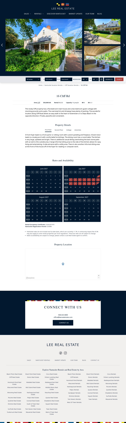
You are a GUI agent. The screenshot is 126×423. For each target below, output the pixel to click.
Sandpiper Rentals (74, 393)
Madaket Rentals (92, 380)
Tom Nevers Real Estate (33, 409)
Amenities (78, 130)
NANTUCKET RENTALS (43, 360)
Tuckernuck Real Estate (14, 412)
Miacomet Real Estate (14, 387)
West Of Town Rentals (74, 402)
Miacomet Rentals (74, 383)
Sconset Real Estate (33, 401)
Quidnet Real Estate (14, 401)
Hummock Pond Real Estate (14, 383)
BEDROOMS (77, 79)
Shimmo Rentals (74, 396)
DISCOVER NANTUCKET (56, 14)
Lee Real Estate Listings (33, 17)
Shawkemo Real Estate (51, 401)
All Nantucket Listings (33, 21)
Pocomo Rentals (111, 387)
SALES (26, 14)
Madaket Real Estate (33, 382)
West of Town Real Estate (52, 413)
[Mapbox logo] (30, 278)
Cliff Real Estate (14, 377)
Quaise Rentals (93, 390)
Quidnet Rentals (111, 390)
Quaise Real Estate (52, 398)
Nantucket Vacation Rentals (42, 18)
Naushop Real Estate (52, 392)
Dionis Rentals (93, 377)
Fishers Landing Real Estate (52, 378)
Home (40, 85)
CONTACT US (64, 323)
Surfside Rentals (111, 396)
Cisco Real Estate (51, 374)
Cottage (68, 130)
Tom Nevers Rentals (74, 399)
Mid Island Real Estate (33, 387)
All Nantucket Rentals (43, 23)
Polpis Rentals (74, 390)
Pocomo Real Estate (14, 398)
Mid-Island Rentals (93, 383)
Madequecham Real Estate (51, 383)
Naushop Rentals (93, 387)
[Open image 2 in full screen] (103, 32)
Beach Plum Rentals (74, 374)
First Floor (48, 130)
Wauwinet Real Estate (33, 412)
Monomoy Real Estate (14, 392)
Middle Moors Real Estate (51, 388)
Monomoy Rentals (111, 383)
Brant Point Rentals (93, 374)
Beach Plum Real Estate (14, 374)
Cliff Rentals (74, 377)
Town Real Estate (51, 409)
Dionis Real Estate (33, 377)
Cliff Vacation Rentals (72, 85)
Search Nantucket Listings (31, 25)
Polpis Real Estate (33, 398)
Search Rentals (41, 26)
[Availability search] (101, 79)
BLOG (99, 14)
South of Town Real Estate (33, 405)
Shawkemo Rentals (111, 393)
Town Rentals (92, 399)
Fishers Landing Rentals (112, 377)
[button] (63, 264)
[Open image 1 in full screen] (44, 45)
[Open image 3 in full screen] (103, 58)
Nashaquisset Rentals (74, 387)
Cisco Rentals (111, 374)
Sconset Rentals (93, 393)
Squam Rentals (93, 396)
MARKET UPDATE (75, 14)
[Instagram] (60, 353)
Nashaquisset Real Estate (33, 393)
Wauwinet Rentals (112, 399)
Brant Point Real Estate (33, 374)
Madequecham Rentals (111, 380)
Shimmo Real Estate (14, 404)
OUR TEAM (90, 14)
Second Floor (59, 130)
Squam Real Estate (52, 404)
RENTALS (37, 14)
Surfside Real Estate (14, 409)
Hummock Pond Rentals (74, 380)
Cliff (38, 102)
